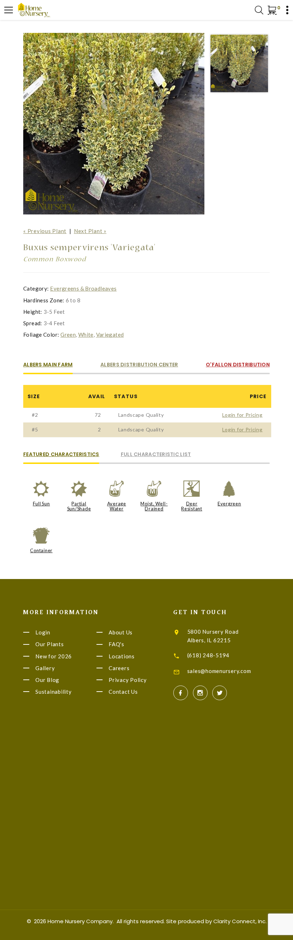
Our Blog (47, 680)
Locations (122, 656)
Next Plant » (90, 231)
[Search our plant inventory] (259, 10)
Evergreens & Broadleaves (83, 288)
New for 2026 (53, 656)
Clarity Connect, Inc (239, 921)
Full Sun (41, 503)
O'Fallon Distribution (238, 365)
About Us (121, 632)
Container (41, 550)
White (86, 334)
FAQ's (116, 644)
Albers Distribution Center (139, 365)
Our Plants (49, 644)
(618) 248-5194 (208, 655)
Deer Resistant (191, 506)
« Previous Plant (44, 231)
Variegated (110, 334)
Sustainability (53, 691)
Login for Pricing (242, 415)
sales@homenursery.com (219, 671)
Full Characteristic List (156, 455)
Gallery (45, 668)
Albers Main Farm (48, 365)
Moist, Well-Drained (154, 506)
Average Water (116, 506)
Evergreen (229, 503)
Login (42, 632)
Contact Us (123, 691)
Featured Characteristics (61, 455)
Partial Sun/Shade (79, 506)
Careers (119, 668)
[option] (114, 123)
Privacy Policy (128, 680)
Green (68, 334)
